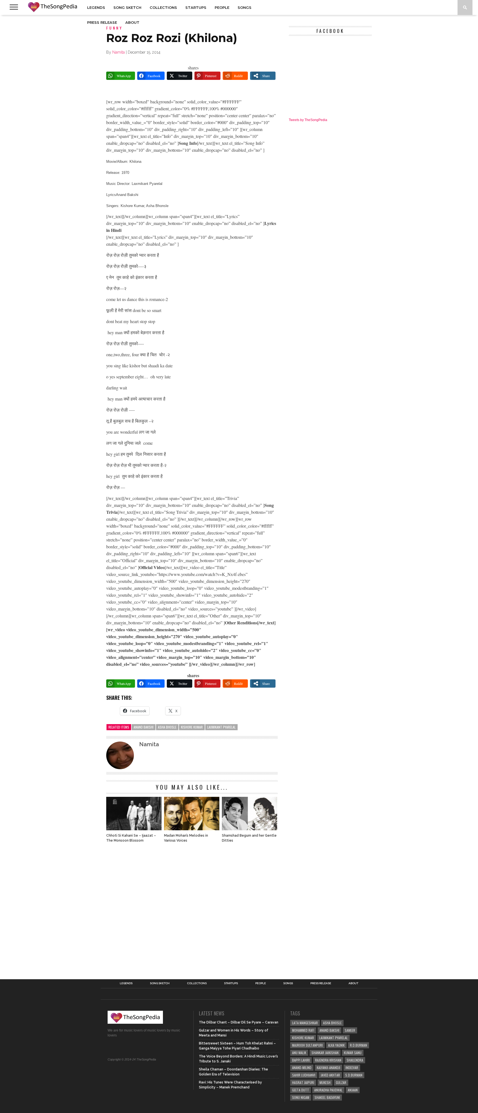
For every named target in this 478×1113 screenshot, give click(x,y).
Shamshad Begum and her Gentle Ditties (249, 838)
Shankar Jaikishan (325, 1052)
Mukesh (325, 1082)
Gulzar (341, 1082)
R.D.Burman (358, 1045)
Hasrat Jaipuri (303, 1082)
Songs (244, 7)
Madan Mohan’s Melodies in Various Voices (186, 838)
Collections (163, 7)
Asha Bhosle (167, 727)
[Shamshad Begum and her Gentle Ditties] (249, 828)
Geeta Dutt (300, 1090)
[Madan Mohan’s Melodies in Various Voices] (191, 828)
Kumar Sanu (353, 1052)
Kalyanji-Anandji (328, 1067)
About (132, 22)
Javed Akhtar (330, 1075)
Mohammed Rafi (303, 1030)
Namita (118, 52)
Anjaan (353, 1090)
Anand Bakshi (144, 727)
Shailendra (355, 1060)
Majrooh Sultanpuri (307, 1045)
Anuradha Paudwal (328, 1090)
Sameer (350, 1030)
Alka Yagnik (336, 1045)
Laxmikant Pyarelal (221, 727)
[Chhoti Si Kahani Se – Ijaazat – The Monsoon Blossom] (134, 828)
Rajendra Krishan (328, 1060)
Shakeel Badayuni (327, 1097)
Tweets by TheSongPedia (308, 120)
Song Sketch (127, 7)
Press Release (102, 22)
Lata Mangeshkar (305, 1022)
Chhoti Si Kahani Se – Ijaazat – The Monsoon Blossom (131, 838)
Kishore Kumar (192, 727)
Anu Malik (299, 1052)
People (222, 7)
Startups (195, 7)
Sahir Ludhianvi (303, 1075)
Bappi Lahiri (301, 1060)
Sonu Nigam (300, 1097)
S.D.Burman (353, 1075)
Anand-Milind (301, 1067)
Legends (96, 7)
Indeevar (351, 1067)
